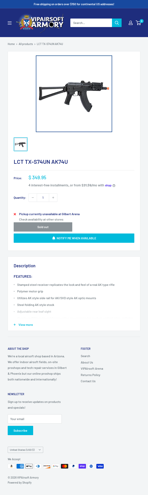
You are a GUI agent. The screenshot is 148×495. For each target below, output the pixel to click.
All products (26, 44)
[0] (138, 22)
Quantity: (20, 197)
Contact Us (88, 381)
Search (85, 356)
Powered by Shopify (20, 482)
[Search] (117, 23)
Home (11, 44)
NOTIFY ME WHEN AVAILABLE (76, 238)
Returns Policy (90, 375)
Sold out (43, 227)
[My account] (131, 23)
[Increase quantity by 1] (53, 198)
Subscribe (20, 430)
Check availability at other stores (41, 219)
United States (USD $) (22, 449)
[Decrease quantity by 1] (33, 198)
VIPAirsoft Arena (92, 368)
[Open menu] (10, 23)
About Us (87, 362)
